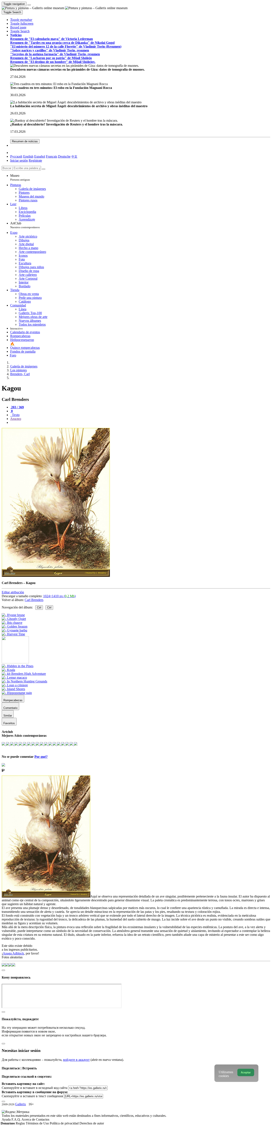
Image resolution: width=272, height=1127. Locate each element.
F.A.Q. (16, 1119)
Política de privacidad (64, 1123)
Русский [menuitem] (16, 156)
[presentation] (140, 423)
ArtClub (25, 225)
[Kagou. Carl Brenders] (56, 575)
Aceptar (246, 1072)
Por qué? (41, 756)
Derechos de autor (91, 1123)
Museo (20, 177)
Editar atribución (13, 592)
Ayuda (6, 1119)
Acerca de (28, 1119)
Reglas (21, 1123)
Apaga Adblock (13, 953)
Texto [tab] (15, 415)
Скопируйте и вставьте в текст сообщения (32, 1096)
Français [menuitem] (51, 156)
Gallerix (20, 1104)
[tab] (17, 407)
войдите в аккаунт (76, 1059)
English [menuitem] (28, 156)
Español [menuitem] (39, 156)
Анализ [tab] (15, 418)
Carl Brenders (34, 600)
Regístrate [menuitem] (35, 160)
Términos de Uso (38, 1123)
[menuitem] (74, 156)
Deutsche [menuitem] (64, 156)
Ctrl (39, 607)
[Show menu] (29, 5)
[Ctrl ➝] (17, 666)
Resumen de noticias (25, 141)
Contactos (42, 1119)
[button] (21, 19)
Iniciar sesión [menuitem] (19, 160)
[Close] (43, 169)
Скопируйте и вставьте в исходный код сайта (34, 1088)
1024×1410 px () (59, 596)
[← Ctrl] (13, 634)
